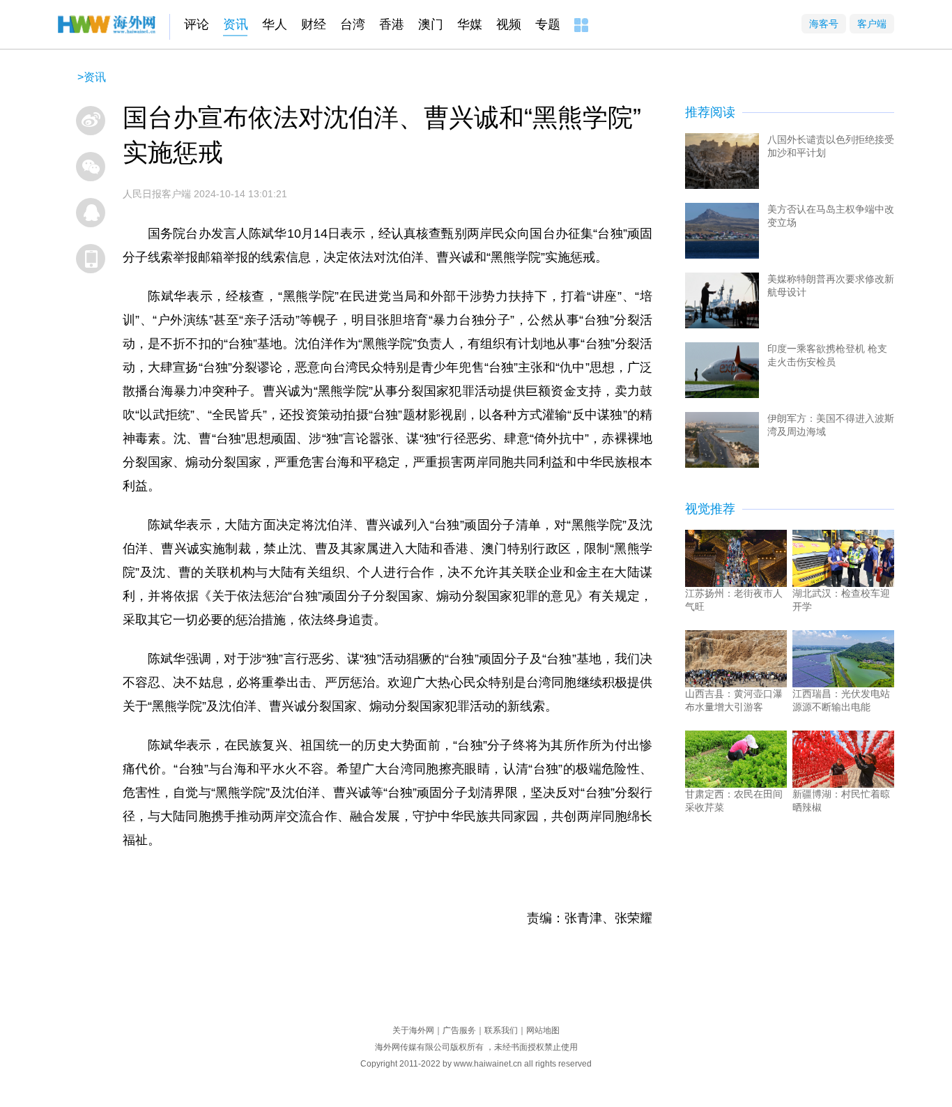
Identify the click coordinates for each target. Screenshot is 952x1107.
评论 (196, 24)
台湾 (352, 24)
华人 (274, 24)
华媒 (469, 24)
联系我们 (501, 1030)
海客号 (823, 23)
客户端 (871, 23)
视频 (508, 24)
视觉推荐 (710, 509)
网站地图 (543, 1030)
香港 (391, 24)
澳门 (430, 24)
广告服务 (459, 1030)
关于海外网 (413, 1030)
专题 (547, 24)
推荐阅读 (710, 112)
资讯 (235, 24)
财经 (313, 24)
